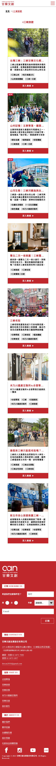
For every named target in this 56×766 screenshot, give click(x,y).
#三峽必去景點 (28, 465)
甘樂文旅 (6, 701)
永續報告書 (7, 733)
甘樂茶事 (6, 690)
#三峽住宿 (26, 270)
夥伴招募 (6, 727)
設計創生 (6, 706)
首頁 (8, 11)
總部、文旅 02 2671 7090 (13, 655)
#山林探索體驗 (17, 79)
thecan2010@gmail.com (12, 664)
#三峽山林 (15, 75)
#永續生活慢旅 (17, 205)
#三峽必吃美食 (17, 469)
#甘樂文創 (15, 530)
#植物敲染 (26, 140)
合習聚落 (6, 679)
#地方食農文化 (28, 75)
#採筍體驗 (37, 140)
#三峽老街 (26, 335)
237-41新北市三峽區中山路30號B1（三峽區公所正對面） (26, 647)
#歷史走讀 (15, 140)
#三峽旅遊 (17, 11)
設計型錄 (6, 738)
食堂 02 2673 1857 (10, 658)
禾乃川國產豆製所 (10, 695)
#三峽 (24, 400)
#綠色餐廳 (15, 209)
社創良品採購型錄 (10, 743)
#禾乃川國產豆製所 (30, 209)
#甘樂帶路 (15, 335)
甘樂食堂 (6, 685)
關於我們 (6, 722)
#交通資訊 (33, 400)
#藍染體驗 (37, 335)
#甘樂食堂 (15, 339)
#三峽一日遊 (31, 79)
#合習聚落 (15, 400)
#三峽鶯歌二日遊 (18, 274)
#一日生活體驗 (32, 205)
